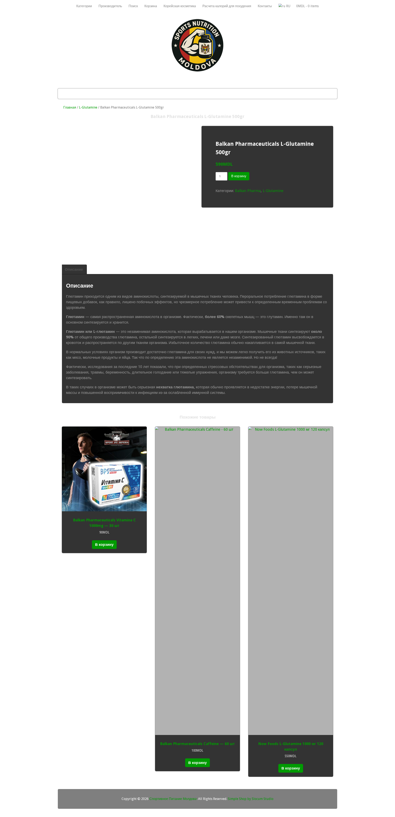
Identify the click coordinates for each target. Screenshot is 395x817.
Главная (69, 107)
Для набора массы (84, 93)
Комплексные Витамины (306, 93)
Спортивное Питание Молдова (173, 799)
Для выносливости (210, 93)
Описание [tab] (74, 269)
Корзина (150, 6)
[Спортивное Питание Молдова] (197, 70)
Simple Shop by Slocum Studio (250, 799)
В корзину (238, 176)
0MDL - (307, 6)
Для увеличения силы (255, 93)
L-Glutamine (88, 107)
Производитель (110, 6)
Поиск (133, 6)
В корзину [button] (104, 544)
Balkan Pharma (248, 191)
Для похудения (123, 93)
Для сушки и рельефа (164, 93)
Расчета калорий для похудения (226, 6)
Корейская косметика (180, 6)
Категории (84, 6)
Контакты (265, 6)
